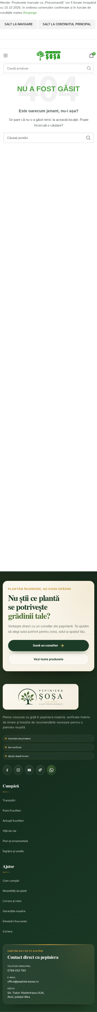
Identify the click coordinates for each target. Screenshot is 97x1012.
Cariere (7, 931)
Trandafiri (9, 800)
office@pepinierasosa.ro (23, 981)
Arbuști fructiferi (13, 820)
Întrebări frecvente (15, 921)
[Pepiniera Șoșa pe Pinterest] (40, 770)
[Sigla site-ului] (48, 55)
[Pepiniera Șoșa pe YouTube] (29, 770)
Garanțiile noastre (14, 911)
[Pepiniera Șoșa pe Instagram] (18, 770)
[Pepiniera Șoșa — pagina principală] (41, 697)
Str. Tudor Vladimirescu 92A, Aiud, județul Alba (25, 994)
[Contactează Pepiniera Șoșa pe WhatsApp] (51, 770)
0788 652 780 (16, 970)
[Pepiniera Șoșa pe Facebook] (7, 770)
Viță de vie (9, 831)
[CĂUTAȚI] (89, 68)
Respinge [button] (30, 12)
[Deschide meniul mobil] (5, 55)
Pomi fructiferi (12, 810)
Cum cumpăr (11, 880)
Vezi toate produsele (48, 659)
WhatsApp (49, 34)
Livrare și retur (12, 901)
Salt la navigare (19, 24)
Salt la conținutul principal (67, 24)
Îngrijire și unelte (13, 851)
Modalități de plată (15, 890)
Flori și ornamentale (15, 841)
